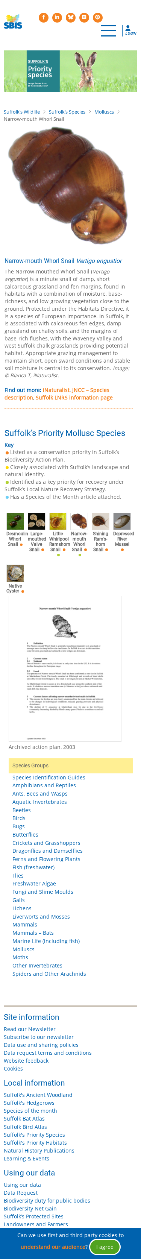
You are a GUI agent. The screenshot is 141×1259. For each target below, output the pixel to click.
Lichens (22, 908)
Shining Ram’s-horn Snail (100, 541)
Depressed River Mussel (123, 539)
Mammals (24, 924)
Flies (18, 875)
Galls (18, 900)
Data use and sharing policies (41, 1044)
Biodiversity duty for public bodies (47, 1200)
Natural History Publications (39, 1150)
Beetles (21, 810)
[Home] (13, 21)
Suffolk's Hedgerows (29, 1102)
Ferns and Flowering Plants (46, 859)
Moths (20, 957)
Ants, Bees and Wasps (40, 793)
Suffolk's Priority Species (34, 1134)
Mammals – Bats (33, 932)
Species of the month (30, 1110)
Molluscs (104, 111)
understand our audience (53, 1246)
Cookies (13, 1068)
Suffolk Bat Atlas (24, 1118)
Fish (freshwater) (33, 867)
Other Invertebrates (37, 965)
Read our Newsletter (30, 1029)
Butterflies (25, 834)
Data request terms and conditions (48, 1052)
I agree (105, 1246)
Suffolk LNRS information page (74, 397)
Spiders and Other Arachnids (49, 973)
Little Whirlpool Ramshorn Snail (59, 541)
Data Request (21, 1192)
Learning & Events (26, 1158)
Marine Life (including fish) (46, 941)
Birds (19, 818)
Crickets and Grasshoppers (46, 842)
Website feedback (26, 1060)
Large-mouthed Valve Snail (37, 541)
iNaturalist (56, 389)
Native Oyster (14, 588)
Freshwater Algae (34, 883)
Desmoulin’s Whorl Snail (18, 539)
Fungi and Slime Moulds (42, 891)
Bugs (18, 826)
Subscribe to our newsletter (39, 1036)
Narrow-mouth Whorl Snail (79, 541)
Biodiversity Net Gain (30, 1208)
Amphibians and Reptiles (44, 785)
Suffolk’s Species (67, 111)
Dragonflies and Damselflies (47, 850)
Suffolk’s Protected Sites (34, 1216)
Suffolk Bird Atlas (25, 1126)
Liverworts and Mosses (41, 916)
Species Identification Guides (48, 777)
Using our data (22, 1184)
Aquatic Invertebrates (39, 801)
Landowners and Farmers (36, 1224)
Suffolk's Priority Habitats (35, 1142)
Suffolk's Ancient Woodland (38, 1094)
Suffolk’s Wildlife (22, 111)
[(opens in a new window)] (43, 17)
